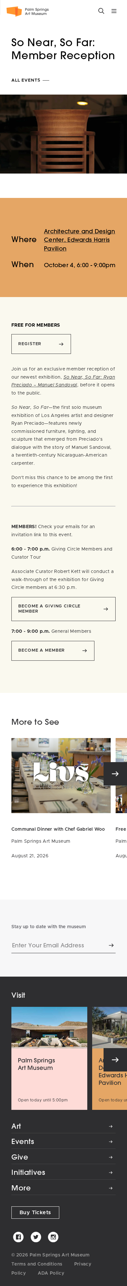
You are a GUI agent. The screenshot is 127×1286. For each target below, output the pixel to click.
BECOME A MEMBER (41, 650)
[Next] (115, 774)
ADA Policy (51, 1273)
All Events (26, 80)
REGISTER (29, 344)
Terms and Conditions (36, 1264)
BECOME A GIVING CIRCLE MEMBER (49, 609)
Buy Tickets (35, 1212)
